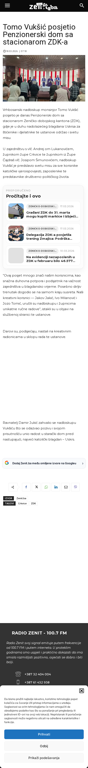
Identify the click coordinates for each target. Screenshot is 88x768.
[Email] (65, 487)
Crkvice (22, 503)
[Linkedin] (55, 487)
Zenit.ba (21, 498)
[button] (81, 691)
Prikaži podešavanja (44, 758)
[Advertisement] (43, 379)
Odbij (44, 746)
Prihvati (44, 734)
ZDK (33, 503)
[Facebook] (26, 487)
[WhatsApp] (46, 487)
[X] (36, 487)
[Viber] (75, 487)
